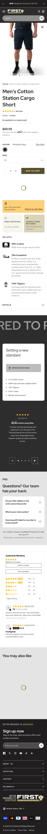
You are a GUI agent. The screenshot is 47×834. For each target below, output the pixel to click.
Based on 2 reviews (13, 562)
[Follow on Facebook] (4, 753)
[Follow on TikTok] (26, 753)
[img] (18, 606)
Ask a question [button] (23, 571)
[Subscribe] (41, 745)
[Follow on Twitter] (10, 753)
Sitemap (31, 830)
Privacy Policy (22, 830)
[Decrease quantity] (6, 171)
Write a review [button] (23, 565)
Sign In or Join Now (33, 209)
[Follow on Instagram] (15, 753)
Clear (37, 18)
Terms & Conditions (9, 830)
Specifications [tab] (20, 368)
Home (5, 84)
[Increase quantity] (16, 171)
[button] (8, 111)
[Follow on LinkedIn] (32, 753)
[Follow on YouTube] (21, 753)
